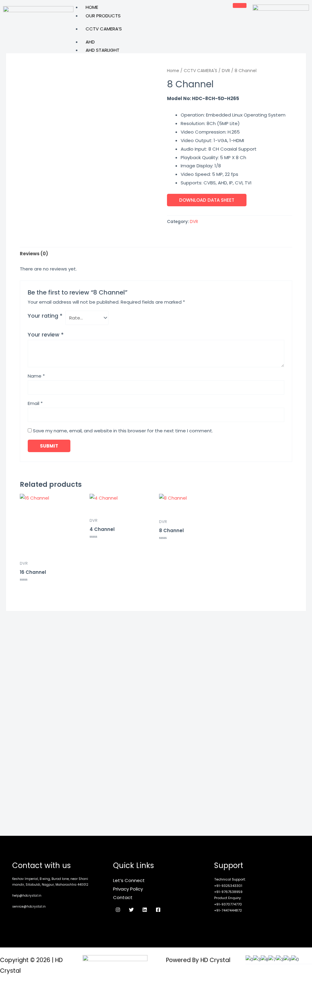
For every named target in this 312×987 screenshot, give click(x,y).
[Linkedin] (145, 910)
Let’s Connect (129, 880)
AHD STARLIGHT (102, 50)
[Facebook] (158, 910)
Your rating (45, 315)
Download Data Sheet (206, 200)
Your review (46, 334)
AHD (90, 42)
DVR (226, 71)
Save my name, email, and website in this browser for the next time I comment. (123, 430)
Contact (123, 897)
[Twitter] (131, 910)
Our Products (103, 15)
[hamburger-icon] (239, 5)
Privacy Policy (128, 889)
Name (36, 376)
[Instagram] (118, 910)
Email (35, 403)
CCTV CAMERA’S (104, 29)
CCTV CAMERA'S (200, 71)
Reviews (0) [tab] (34, 253)
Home (92, 7)
